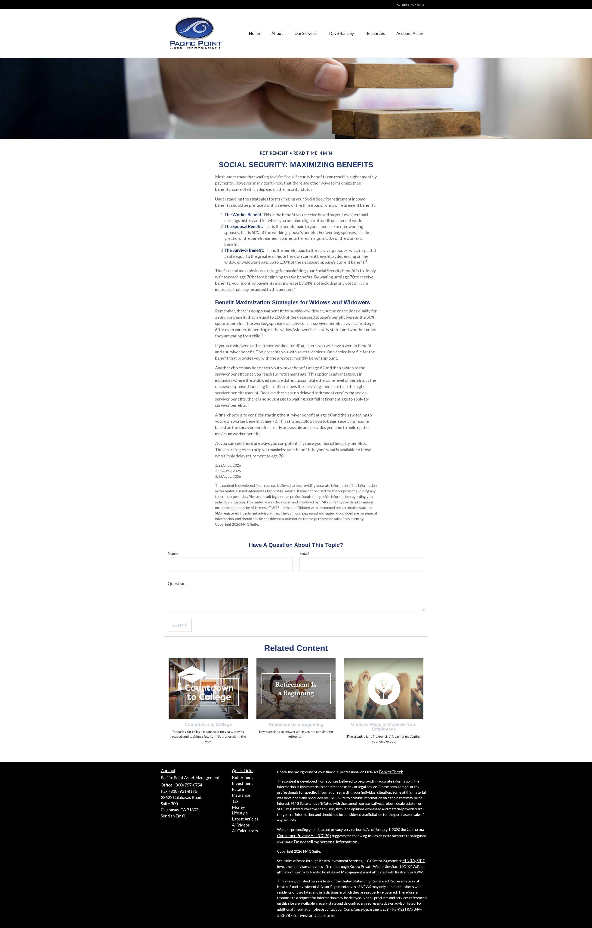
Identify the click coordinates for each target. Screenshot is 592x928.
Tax (235, 801)
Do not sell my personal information (325, 841)
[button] (277, 33)
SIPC (420, 860)
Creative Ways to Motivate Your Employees (384, 727)
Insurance (241, 795)
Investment (242, 783)
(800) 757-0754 (413, 5)
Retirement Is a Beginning (296, 724)
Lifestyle (240, 812)
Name (173, 553)
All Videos (241, 824)
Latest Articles (245, 818)
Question (176, 583)
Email (304, 553)
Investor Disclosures (316, 915)
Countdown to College (208, 724)
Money (238, 807)
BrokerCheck (391, 771)
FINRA (408, 860)
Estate (238, 789)
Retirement (242, 777)
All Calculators (245, 830)
